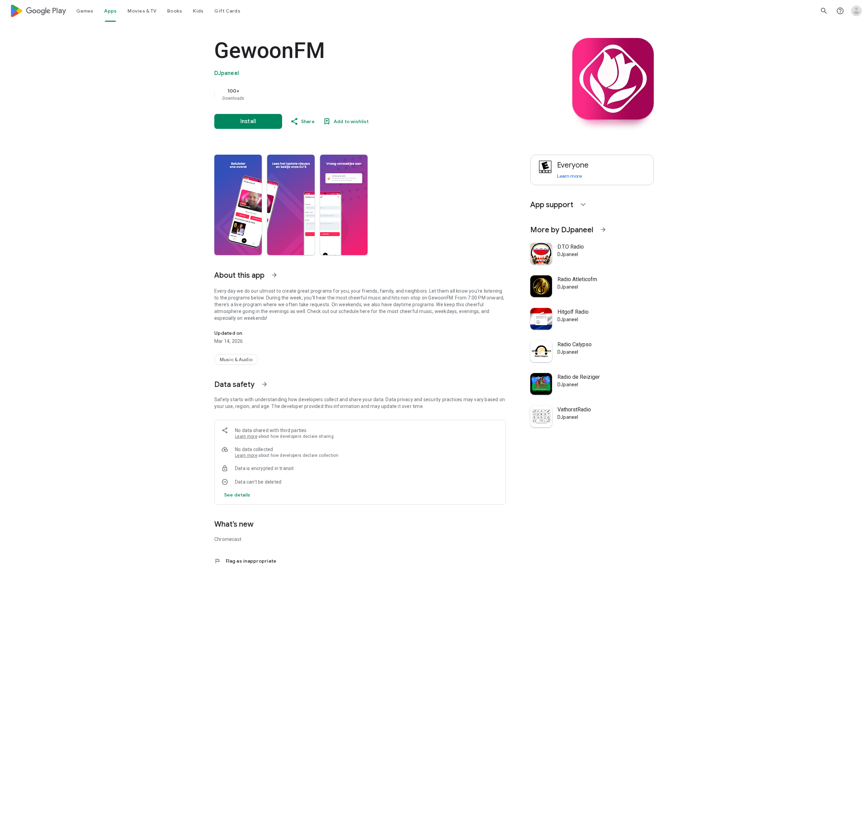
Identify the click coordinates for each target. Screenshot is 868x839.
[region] (350, 94)
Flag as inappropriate (245, 561)
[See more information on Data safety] (264, 384)
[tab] (85, 11)
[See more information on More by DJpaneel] (603, 229)
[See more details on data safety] (237, 495)
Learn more (246, 436)
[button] (238, 205)
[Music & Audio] (236, 359)
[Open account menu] (856, 11)
